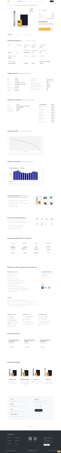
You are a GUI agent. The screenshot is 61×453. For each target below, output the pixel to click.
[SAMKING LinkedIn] (36, 450)
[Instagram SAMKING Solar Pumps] (35, 406)
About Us (8, 437)
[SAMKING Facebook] (34, 450)
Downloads (17, 440)
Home (8, 5)
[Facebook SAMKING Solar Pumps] (36, 406)
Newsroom (17, 437)
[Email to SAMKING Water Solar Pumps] (52, 29)
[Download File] (12, 347)
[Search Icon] (48, 1)
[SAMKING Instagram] (32, 450)
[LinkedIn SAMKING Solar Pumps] (38, 406)
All (13, 5)
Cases (16, 443)
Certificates (9, 440)
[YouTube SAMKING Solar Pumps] (40, 406)
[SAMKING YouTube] (29, 450)
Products (8, 443)
